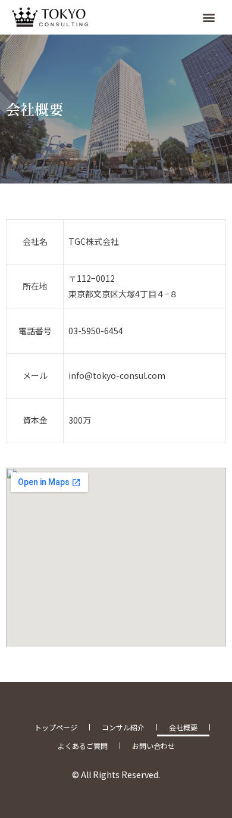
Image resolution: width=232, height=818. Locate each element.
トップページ (56, 727)
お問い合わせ (153, 746)
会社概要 (183, 727)
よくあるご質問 (83, 746)
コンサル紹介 (123, 727)
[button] (209, 17)
